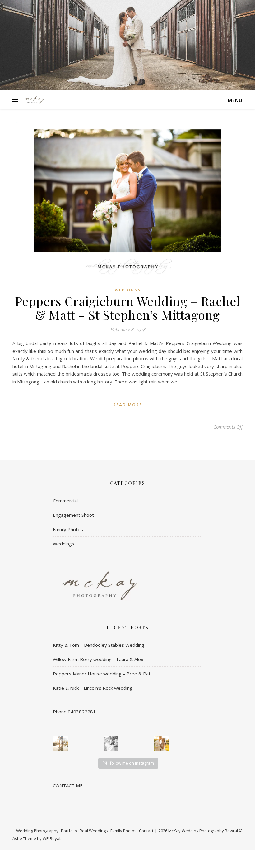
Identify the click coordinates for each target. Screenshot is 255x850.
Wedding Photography (37, 830)
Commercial (65, 500)
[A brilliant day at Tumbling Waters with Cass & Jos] (111, 743)
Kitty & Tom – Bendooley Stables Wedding (98, 645)
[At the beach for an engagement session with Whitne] (60, 743)
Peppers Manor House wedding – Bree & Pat (102, 673)
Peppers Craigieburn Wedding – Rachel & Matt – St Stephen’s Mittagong (127, 308)
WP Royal (51, 838)
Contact (146, 830)
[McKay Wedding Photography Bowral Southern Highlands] (34, 100)
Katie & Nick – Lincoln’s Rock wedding (92, 688)
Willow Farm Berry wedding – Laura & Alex (98, 659)
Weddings (128, 290)
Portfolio (69, 830)
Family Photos (68, 529)
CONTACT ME (68, 785)
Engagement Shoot (73, 515)
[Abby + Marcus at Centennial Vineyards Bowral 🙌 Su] (161, 743)
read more (127, 404)
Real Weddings (94, 830)
